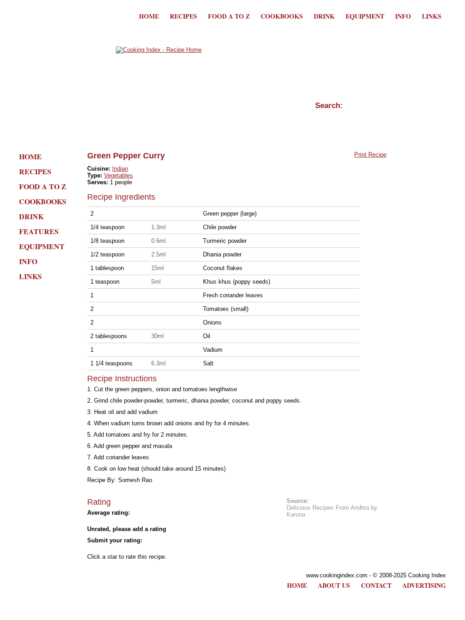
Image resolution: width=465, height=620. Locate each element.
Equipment (365, 16)
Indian (120, 168)
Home (149, 16)
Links (431, 16)
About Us (334, 585)
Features (39, 231)
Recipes (183, 16)
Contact (376, 585)
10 (173, 548)
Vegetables (118, 175)
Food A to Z (229, 16)
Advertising (424, 585)
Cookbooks (282, 16)
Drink (324, 16)
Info (403, 16)
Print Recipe (370, 154)
